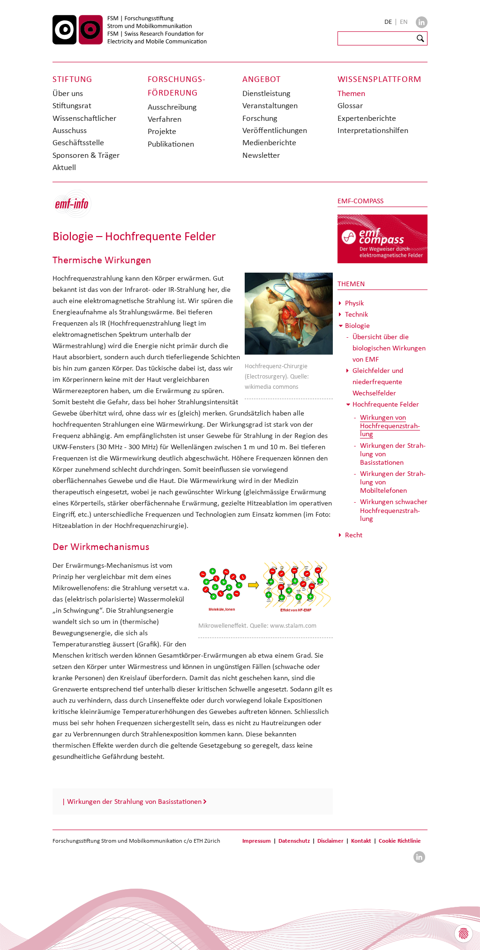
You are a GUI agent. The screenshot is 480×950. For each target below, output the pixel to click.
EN (404, 21)
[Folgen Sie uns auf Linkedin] (422, 22)
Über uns (67, 93)
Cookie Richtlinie (400, 840)
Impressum (256, 840)
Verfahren (164, 119)
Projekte (162, 131)
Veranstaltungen (270, 105)
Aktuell (64, 167)
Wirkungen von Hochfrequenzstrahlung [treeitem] (390, 425)
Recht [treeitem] (353, 534)
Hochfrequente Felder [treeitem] (385, 404)
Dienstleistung (266, 93)
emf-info (79, 209)
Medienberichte (269, 142)
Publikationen (171, 144)
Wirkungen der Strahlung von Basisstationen (134, 801)
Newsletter (261, 155)
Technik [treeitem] (356, 314)
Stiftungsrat (71, 105)
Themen (351, 93)
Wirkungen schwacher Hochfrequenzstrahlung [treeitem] (394, 510)
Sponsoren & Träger (86, 155)
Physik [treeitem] (354, 302)
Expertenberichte (367, 118)
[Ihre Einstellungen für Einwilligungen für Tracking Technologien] (463, 934)
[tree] (383, 419)
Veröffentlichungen (274, 130)
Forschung (259, 118)
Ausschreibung (172, 107)
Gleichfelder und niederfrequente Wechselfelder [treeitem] (377, 381)
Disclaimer (330, 840)
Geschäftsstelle (78, 142)
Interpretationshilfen (373, 130)
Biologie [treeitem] (357, 325)
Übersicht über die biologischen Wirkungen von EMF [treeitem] (389, 348)
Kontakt (361, 840)
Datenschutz (294, 840)
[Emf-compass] (383, 238)
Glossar (350, 105)
